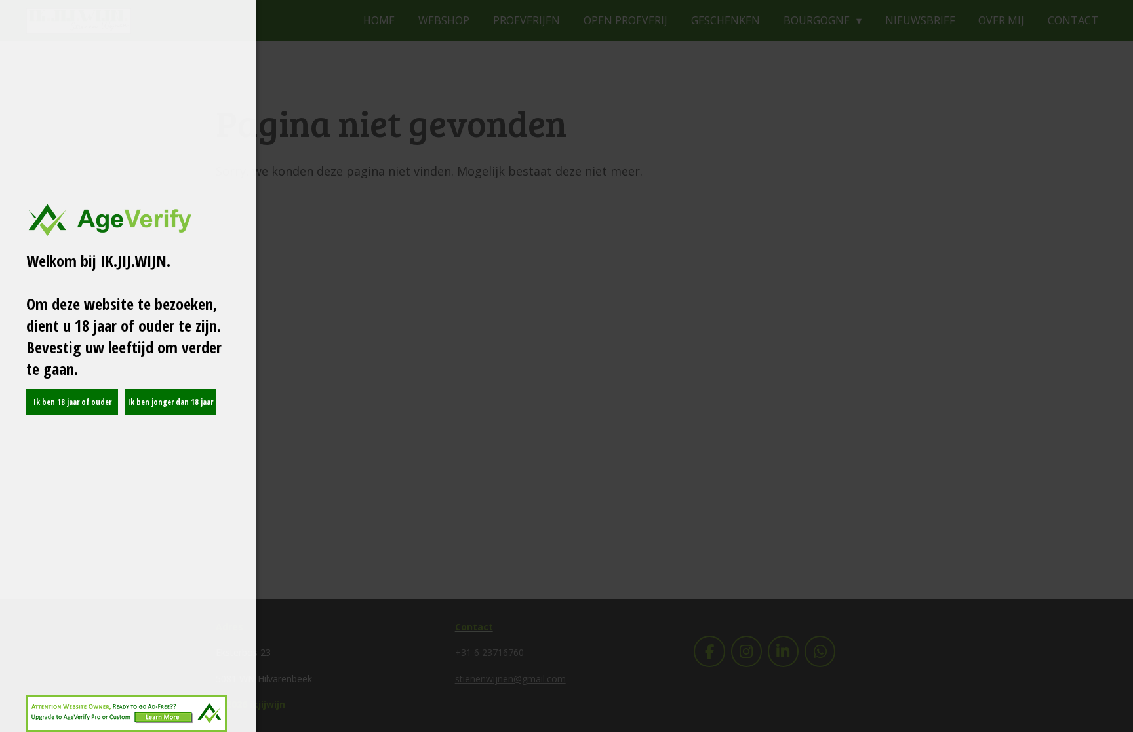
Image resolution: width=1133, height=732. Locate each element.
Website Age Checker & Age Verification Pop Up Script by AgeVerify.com (1116, 728)
